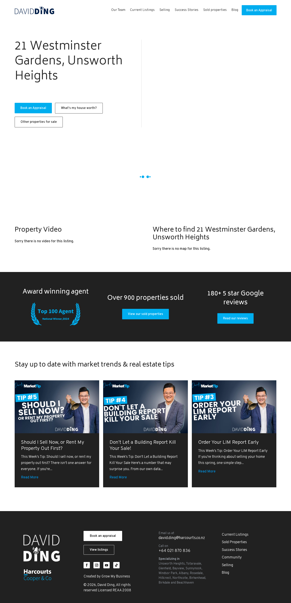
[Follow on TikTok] (116, 565)
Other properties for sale (39, 122)
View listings (99, 550)
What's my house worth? (79, 108)
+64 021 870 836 (174, 550)
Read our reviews (235, 319)
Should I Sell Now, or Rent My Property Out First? (52, 445)
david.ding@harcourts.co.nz (182, 538)
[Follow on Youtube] (106, 565)
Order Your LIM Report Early (228, 442)
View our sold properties (145, 314)
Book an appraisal (103, 536)
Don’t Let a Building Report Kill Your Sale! (142, 445)
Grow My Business (115, 576)
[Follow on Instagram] (96, 565)
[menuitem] (118, 10)
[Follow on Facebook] (87, 565)
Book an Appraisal (33, 108)
